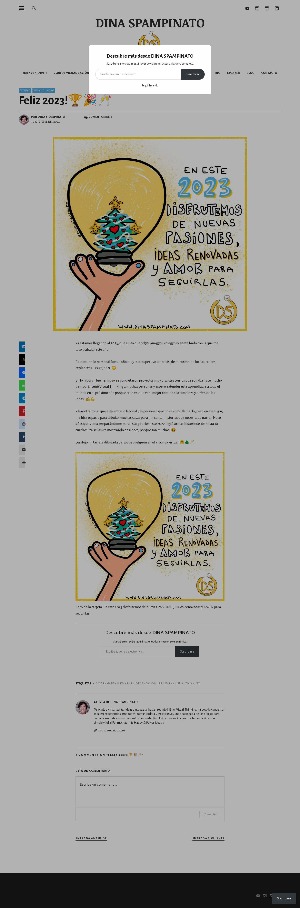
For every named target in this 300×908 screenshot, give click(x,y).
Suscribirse (193, 74)
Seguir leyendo (150, 85)
